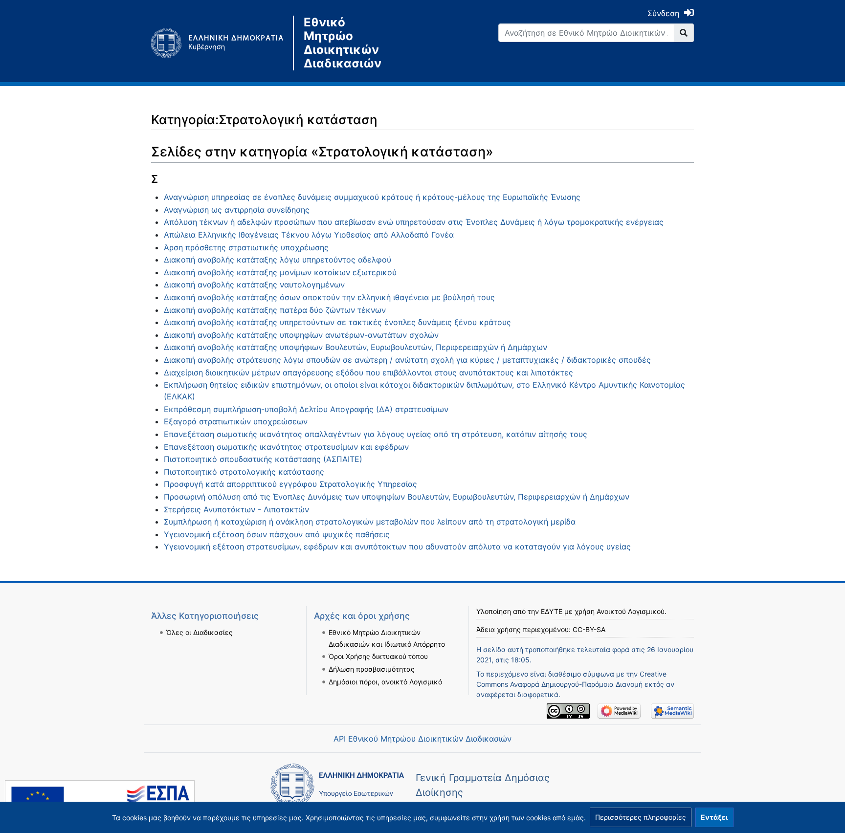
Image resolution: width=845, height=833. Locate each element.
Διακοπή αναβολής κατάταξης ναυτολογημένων (254, 284)
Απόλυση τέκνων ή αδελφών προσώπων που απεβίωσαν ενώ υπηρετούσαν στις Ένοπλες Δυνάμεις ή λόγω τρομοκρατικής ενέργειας (414, 222)
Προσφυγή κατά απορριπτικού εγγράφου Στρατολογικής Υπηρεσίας (290, 484)
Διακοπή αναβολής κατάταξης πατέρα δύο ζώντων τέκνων (275, 310)
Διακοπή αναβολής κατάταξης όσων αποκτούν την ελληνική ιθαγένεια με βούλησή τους (329, 297)
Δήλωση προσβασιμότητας (372, 669)
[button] (640, 817)
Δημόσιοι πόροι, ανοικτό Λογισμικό (385, 682)
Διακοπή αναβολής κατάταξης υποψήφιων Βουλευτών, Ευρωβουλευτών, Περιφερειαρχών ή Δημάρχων (355, 347)
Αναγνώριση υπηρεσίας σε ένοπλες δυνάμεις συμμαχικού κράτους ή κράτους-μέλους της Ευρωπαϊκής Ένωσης (372, 197)
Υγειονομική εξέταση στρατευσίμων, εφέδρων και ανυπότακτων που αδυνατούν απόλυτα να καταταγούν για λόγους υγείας (397, 546)
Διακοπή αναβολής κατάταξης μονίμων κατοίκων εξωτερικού (280, 272)
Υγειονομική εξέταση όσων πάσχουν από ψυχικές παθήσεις (277, 534)
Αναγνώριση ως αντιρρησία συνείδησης (237, 210)
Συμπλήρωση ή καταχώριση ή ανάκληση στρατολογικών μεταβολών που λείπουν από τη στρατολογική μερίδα (370, 521)
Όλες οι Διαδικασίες (199, 632)
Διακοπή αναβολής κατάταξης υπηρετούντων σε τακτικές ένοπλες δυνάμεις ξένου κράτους (337, 322)
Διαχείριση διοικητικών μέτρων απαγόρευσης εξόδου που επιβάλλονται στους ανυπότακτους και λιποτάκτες (368, 372)
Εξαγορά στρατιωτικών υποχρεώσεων (236, 421)
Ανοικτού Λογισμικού (631, 611)
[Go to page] (684, 32)
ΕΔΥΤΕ (551, 611)
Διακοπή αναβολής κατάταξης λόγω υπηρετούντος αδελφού (277, 259)
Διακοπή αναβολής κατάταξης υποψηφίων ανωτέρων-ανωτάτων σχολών (301, 335)
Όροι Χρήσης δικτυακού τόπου (378, 656)
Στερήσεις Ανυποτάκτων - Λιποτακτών (236, 509)
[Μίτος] (222, 43)
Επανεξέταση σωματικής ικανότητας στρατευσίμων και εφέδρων (286, 447)
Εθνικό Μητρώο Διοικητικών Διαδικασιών (342, 43)
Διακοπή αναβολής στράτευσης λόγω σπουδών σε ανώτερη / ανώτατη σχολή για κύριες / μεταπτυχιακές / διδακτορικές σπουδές (407, 360)
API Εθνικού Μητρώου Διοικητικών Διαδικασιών (422, 739)
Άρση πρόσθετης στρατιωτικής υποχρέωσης (246, 247)
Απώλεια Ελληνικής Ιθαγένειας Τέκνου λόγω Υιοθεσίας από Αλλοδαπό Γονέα (309, 235)
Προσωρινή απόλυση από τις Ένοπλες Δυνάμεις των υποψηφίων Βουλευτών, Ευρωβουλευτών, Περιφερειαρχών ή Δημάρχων (396, 497)
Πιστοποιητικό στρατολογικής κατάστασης (244, 472)
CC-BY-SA (589, 629)
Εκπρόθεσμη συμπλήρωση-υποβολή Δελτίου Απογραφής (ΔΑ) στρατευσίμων (306, 409)
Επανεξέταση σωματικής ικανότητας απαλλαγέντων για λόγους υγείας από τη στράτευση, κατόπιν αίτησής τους (375, 434)
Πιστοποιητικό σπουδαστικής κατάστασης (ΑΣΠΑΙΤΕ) (263, 459)
